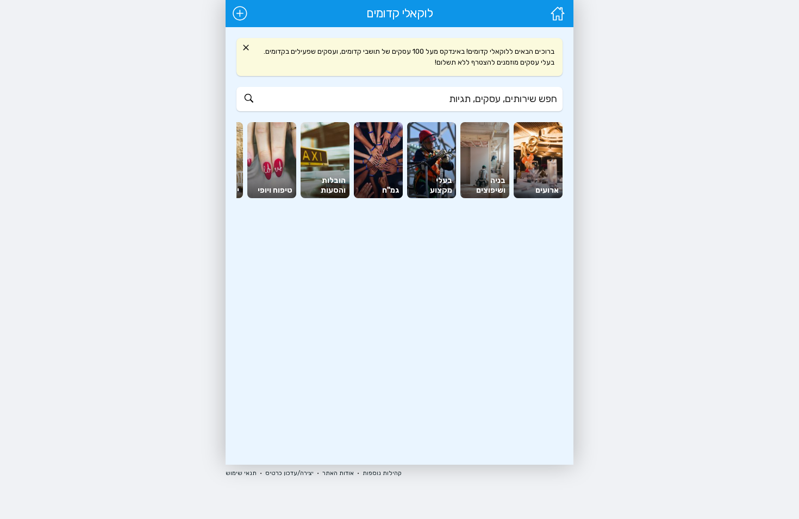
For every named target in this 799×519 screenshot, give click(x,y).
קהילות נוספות (382, 473)
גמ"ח (390, 190)
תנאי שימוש (241, 473)
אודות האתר (338, 473)
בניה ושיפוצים (490, 185)
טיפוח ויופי (275, 190)
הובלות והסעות (333, 185)
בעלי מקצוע (441, 185)
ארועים (547, 190)
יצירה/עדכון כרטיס (289, 473)
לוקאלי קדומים (399, 14)
